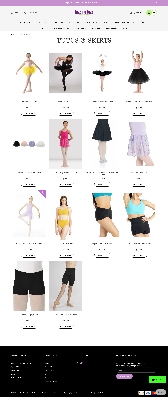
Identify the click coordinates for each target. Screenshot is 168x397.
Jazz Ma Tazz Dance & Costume (28, 393)
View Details (29, 113)
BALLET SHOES (26, 23)
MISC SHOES (74, 23)
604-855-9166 (33, 13)
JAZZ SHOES (43, 23)
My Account (137, 13)
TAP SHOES (58, 23)
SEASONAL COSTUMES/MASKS (104, 28)
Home (13, 34)
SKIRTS (42, 28)
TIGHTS (106, 23)
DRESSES (144, 23)
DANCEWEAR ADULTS (60, 28)
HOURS (126, 28)
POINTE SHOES (91, 23)
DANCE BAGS (80, 28)
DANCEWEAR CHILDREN (124, 23)
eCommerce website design (85, 393)
